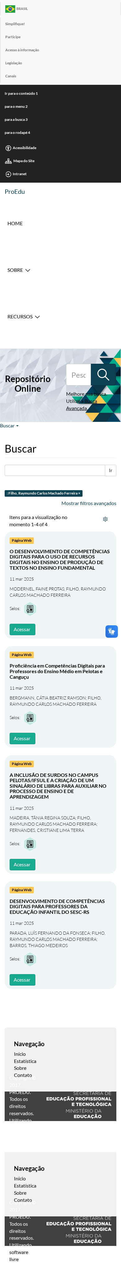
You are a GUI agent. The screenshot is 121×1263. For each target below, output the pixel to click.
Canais (10, 76)
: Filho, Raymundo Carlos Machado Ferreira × (43, 493)
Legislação (13, 63)
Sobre (15, 270)
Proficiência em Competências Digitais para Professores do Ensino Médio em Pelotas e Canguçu (57, 671)
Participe (12, 36)
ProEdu (15, 191)
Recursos (20, 316)
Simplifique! (15, 23)
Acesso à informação (22, 50)
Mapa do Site (23, 160)
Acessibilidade (24, 147)
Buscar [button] (8, 425)
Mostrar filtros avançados (88, 503)
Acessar (22, 629)
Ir (110, 470)
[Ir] (103, 374)
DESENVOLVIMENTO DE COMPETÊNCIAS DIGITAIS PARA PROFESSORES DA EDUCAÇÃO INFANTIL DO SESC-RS (57, 906)
